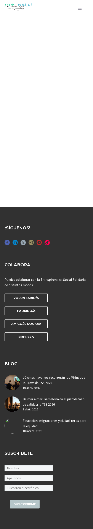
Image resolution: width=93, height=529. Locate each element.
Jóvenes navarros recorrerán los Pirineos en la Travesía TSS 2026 (55, 380)
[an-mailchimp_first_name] (29, 468)
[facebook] (7, 244)
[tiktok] (47, 244)
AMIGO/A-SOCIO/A (26, 324)
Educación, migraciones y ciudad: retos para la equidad (54, 423)
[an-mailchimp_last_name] (29, 477)
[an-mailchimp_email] (29, 487)
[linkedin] (15, 244)
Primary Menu (79, 8)
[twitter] (23, 244)
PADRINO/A (26, 311)
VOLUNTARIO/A (26, 298)
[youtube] (39, 244)
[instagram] (31, 244)
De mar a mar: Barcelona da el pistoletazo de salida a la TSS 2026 (54, 402)
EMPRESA (26, 337)
